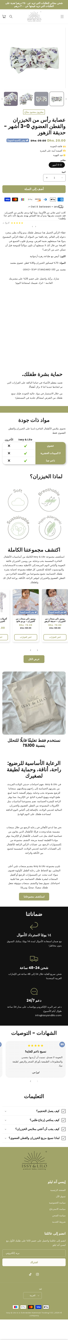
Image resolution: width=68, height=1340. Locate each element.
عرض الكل (34, 659)
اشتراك (34, 1262)
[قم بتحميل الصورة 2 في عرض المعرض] (41, 99)
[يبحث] (10, 16)
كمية (64, 171)
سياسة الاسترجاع (57, 1209)
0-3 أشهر (57, 164)
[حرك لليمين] (2, 98)
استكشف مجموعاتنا (34, 896)
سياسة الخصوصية (57, 1202)
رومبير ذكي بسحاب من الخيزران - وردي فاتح (26, 620)
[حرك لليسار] (66, 98)
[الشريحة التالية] (32, 226)
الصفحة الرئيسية (58, 1190)
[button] (62, 16)
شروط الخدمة (59, 1221)
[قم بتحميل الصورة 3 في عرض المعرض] (26, 99)
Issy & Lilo (11, 1312)
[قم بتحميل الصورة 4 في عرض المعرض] (11, 99)
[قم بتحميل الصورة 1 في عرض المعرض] (57, 99)
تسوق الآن (61, 1196)
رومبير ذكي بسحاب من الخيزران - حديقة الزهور (54, 620)
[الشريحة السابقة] (35, 226)
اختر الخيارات (55, 637)
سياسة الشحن (59, 1215)
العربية (32, 1295)
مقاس (63, 160)
